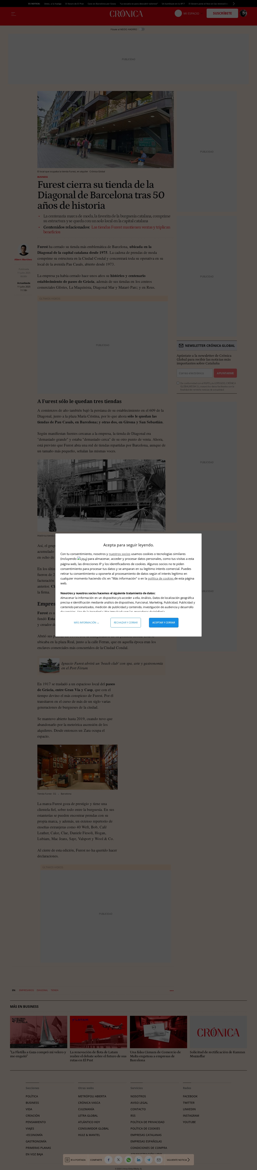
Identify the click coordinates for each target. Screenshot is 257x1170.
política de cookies (161, 578)
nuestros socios (119, 554)
